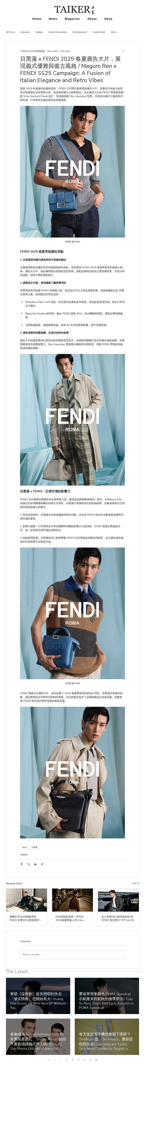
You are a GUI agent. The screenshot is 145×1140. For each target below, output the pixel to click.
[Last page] (96, 1059)
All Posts (10, 32)
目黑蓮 (35, 847)
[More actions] (123, 51)
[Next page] (90, 1059)
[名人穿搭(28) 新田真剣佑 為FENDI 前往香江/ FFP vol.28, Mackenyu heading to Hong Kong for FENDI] (118, 900)
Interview (25, 32)
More (113, 32)
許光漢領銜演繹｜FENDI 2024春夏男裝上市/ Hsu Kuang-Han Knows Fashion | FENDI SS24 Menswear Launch (72, 918)
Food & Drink (99, 32)
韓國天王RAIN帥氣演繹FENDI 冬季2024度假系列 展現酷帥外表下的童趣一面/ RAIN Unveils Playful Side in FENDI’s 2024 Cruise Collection (26, 918)
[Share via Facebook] (21, 864)
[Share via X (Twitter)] (28, 864)
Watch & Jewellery (58, 32)
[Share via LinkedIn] (35, 864)
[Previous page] (54, 1059)
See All (135, 883)
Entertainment (80, 32)
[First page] (48, 1059)
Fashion (39, 32)
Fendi (24, 847)
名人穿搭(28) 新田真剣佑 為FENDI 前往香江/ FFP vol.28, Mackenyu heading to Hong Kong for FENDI (117, 918)
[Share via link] (42, 864)
